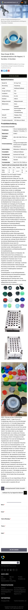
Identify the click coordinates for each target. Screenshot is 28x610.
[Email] (18, 563)
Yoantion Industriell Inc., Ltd (20, 600)
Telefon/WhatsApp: (6, 518)
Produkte (7, 19)
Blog (11, 578)
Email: (3, 511)
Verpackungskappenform (20, 591)
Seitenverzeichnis (5, 580)
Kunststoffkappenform (19, 587)
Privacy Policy (13, 580)
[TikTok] (16, 570)
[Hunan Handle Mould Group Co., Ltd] (8, 557)
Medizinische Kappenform (7, 589)
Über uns (12, 576)
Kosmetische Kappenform (20, 589)
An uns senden (15, 76)
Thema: (3, 526)
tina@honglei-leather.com (18, 608)
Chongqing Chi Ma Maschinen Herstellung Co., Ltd (7, 601)
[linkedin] (5, 570)
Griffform (3, 587)
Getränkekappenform (15, 19)
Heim (3, 19)
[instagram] (14, 570)
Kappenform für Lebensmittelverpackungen (20, 594)
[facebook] (2, 570)
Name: (3, 504)
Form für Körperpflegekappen (5, 594)
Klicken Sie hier (12, 565)
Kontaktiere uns (21, 578)
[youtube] (11, 570)
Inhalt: (3, 533)
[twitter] (8, 570)
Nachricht (3, 578)
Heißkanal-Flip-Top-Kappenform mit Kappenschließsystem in (10, 493)
